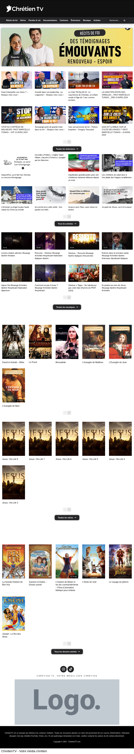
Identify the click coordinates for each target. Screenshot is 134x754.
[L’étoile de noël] (93, 561)
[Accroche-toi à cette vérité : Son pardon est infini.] (50, 195)
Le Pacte (33, 362)
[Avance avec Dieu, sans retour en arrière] (83, 195)
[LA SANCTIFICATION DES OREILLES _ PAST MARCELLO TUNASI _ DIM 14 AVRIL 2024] (117, 80)
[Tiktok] (70, 669)
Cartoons (64, 20)
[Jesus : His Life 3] (13, 482)
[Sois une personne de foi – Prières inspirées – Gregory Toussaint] (83, 115)
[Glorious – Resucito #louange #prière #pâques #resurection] (83, 241)
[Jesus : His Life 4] (120, 439)
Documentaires (50, 20)
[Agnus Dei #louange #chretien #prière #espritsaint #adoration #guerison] (16, 273)
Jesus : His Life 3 (10, 503)
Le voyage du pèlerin (119, 582)
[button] (4, 47)
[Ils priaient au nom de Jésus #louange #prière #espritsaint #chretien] (117, 273)
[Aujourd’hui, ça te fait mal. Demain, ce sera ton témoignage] (16, 162)
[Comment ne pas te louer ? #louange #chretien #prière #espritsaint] (50, 273)
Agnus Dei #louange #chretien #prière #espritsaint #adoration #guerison (14, 288)
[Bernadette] (67, 342)
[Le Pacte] (40, 342)
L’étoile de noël (89, 582)
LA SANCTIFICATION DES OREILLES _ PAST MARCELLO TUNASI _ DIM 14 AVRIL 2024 (116, 95)
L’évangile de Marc (11, 406)
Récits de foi (12, 20)
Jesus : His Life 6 (63, 459)
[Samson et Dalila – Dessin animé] (40, 561)
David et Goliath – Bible (13, 362)
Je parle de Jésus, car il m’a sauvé (117, 207)
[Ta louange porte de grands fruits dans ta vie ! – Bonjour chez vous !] (50, 115)
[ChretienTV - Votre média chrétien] (25, 8)
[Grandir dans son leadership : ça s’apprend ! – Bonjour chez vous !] (50, 80)
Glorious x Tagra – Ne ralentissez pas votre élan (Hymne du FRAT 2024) (82, 288)
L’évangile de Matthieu (92, 362)
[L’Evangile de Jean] (120, 342)
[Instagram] (63, 669)
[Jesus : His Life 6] (67, 439)
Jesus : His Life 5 (90, 459)
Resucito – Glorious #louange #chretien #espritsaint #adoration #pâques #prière (48, 255)
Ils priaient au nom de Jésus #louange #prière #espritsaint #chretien (114, 288)
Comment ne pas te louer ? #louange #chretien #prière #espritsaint (46, 288)
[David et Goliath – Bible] (13, 342)
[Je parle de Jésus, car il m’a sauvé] (117, 195)
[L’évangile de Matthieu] (93, 342)
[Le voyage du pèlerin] (120, 561)
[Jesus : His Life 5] (93, 439)
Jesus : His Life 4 (117, 459)
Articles (96, 20)
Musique (87, 20)
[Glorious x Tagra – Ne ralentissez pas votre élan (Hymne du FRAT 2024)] (83, 273)
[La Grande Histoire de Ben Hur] (13, 561)
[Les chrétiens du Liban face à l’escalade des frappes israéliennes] (117, 162)
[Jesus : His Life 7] (40, 439)
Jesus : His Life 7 (37, 459)
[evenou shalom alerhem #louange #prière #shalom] (16, 241)
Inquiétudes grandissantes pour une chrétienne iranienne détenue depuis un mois (83, 177)
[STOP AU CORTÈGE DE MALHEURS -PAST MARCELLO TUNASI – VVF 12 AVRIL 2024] (16, 115)
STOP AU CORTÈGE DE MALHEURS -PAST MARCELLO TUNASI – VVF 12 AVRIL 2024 (15, 129)
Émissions (75, 20)
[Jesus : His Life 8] (13, 439)
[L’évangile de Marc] (13, 385)
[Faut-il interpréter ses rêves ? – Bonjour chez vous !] (16, 80)
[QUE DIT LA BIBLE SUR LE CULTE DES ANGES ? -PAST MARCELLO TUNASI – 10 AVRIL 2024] (117, 115)
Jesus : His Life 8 (10, 459)
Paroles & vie (35, 20)
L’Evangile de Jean (118, 362)
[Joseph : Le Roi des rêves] (13, 613)
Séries (23, 20)
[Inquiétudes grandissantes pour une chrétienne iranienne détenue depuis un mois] (83, 162)
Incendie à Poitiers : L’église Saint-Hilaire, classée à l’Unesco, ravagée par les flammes (50, 157)
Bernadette (61, 362)
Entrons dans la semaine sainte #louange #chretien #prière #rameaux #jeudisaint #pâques (115, 255)
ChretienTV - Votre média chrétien (24, 751)
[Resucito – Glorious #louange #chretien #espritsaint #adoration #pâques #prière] (50, 241)
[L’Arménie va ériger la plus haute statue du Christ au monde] (16, 195)
